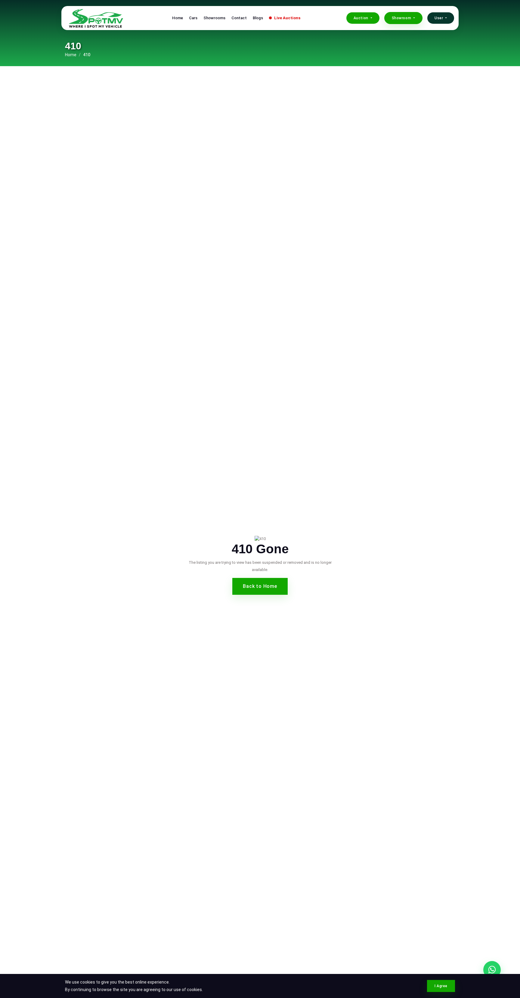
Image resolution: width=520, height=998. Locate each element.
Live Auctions (286, 18)
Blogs (258, 18)
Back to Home (260, 586)
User (439, 18)
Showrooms (214, 18)
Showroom (402, 18)
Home (177, 18)
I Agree (441, 986)
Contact (239, 18)
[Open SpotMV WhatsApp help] (492, 969)
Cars (193, 18)
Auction (362, 18)
